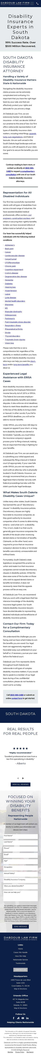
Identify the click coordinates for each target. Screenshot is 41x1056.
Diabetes (9, 283)
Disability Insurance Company (14, 880)
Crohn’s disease (11, 273)
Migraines (9, 304)
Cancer (8, 252)
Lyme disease (10, 297)
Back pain (9, 248)
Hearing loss (10, 287)
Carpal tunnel (11, 259)
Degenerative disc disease (16, 276)
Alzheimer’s (10, 245)
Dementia (9, 280)
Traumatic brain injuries (15, 339)
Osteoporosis (10, 315)
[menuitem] (10, 1052)
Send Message (20, 926)
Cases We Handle (20, 952)
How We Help (20, 956)
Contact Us (20, 970)
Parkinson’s (10, 318)
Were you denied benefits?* (14, 886)
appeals (32, 133)
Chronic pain (10, 266)
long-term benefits (21, 364)
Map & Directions (20, 989)
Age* (6, 861)
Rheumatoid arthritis (14, 329)
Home (20, 949)
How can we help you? (12, 892)
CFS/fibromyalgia (12, 262)
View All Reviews (20, 784)
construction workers (21, 218)
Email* (6, 854)
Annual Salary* (9, 873)
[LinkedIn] (27, 1018)
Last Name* (8, 842)
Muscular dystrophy (13, 311)
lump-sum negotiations (13, 137)
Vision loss (9, 343)
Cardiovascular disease (15, 255)
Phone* (6, 848)
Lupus (7, 294)
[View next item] (23, 778)
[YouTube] (23, 1018)
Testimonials (20, 963)
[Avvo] (18, 1018)
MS (6, 308)
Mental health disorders (15, 301)
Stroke (7, 332)
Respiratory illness (13, 325)
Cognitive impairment (14, 269)
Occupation (8, 867)
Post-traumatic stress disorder (18, 322)
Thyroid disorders (12, 336)
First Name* (8, 836)
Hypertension (11, 290)
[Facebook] (13, 1018)
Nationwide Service (20, 960)
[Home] (15, 3)
